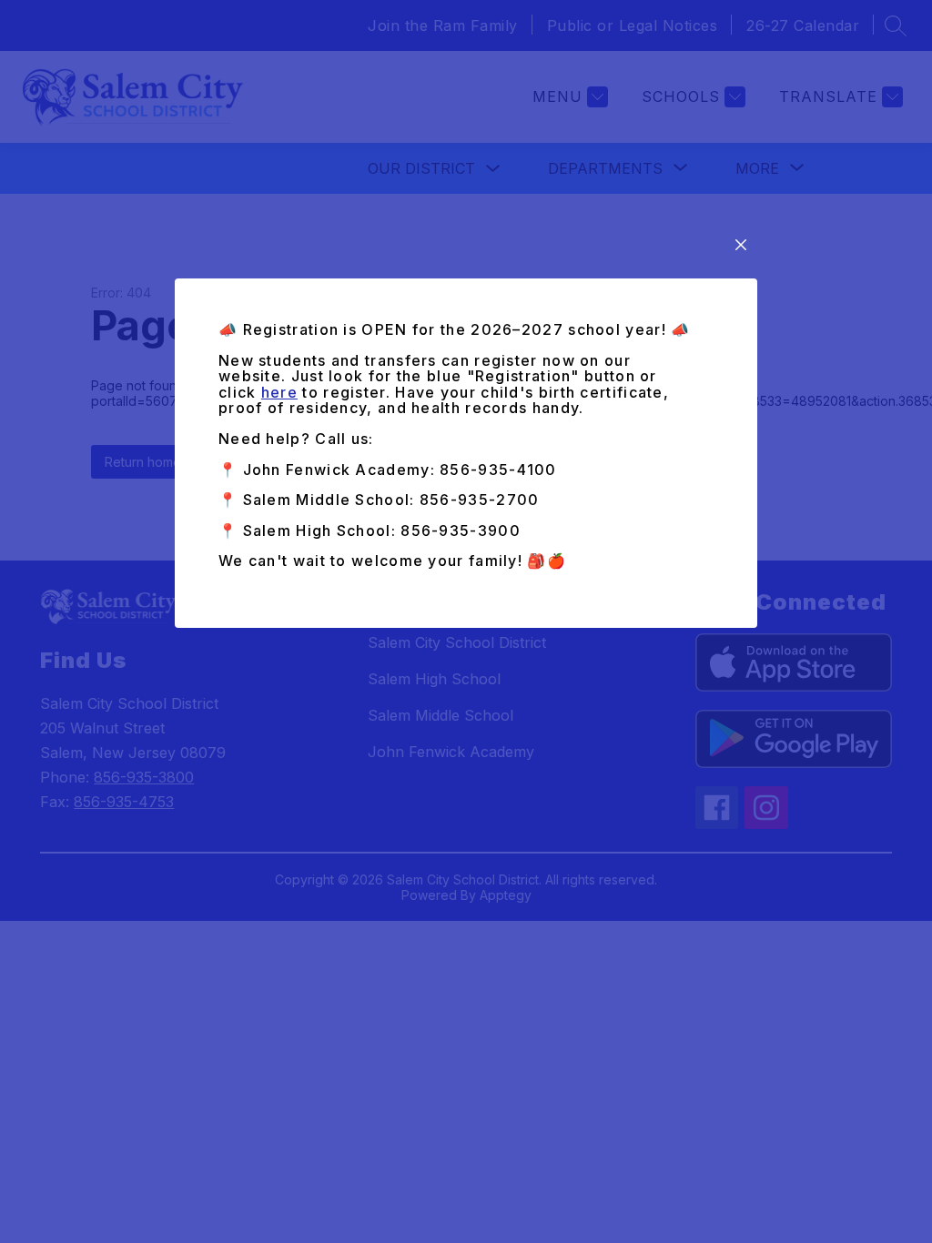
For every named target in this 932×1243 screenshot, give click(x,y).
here (279, 392)
